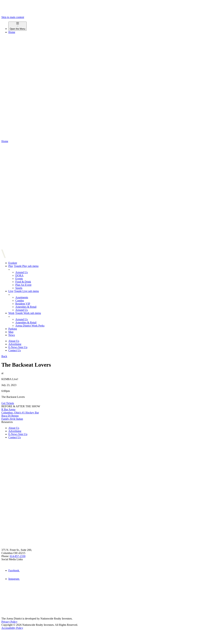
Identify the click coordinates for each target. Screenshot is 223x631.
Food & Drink (23, 281)
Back (4, 356)
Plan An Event (23, 284)
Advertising (14, 344)
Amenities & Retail (25, 306)
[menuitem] (115, 26)
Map (10, 331)
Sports (18, 287)
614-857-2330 (17, 556)
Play (10, 266)
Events (19, 278)
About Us (13, 340)
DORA (19, 275)
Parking (12, 328)
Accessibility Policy (12, 627)
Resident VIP (22, 303)
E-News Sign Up (17, 347)
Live (10, 291)
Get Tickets (7, 403)
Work (11, 313)
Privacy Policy (9, 621)
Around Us (21, 272)
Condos (19, 300)
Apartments (21, 297)
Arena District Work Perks (29, 325)
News (11, 335)
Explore (12, 262)
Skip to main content (12, 17)
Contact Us (14, 350)
